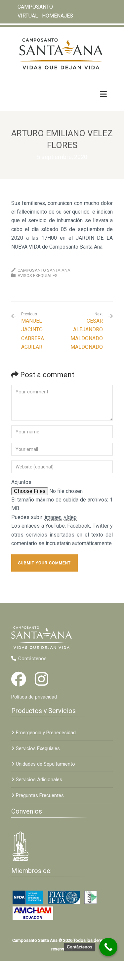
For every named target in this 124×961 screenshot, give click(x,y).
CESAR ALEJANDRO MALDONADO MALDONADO (86, 334)
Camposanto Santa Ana (44, 270)
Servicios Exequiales (38, 748)
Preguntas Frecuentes (40, 795)
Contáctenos (32, 658)
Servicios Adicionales (39, 779)
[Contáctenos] (108, 947)
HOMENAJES (57, 15)
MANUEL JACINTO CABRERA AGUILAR (32, 331)
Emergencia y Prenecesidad (46, 733)
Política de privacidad (34, 697)
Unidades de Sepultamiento (45, 764)
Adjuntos (21, 482)
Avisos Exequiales (38, 275)
